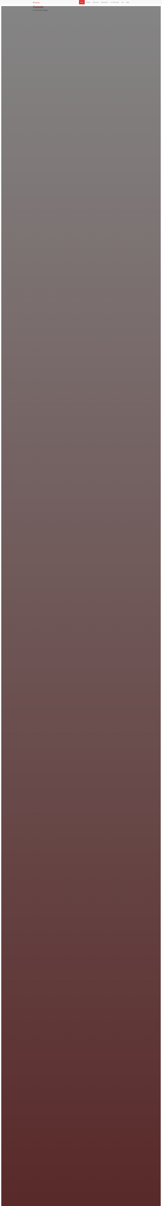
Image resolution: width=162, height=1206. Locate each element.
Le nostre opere (115, 2)
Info (123, 2)
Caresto (88, 2)
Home (81, 2)
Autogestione (104, 2)
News (127, 2)
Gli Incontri (95, 2)
